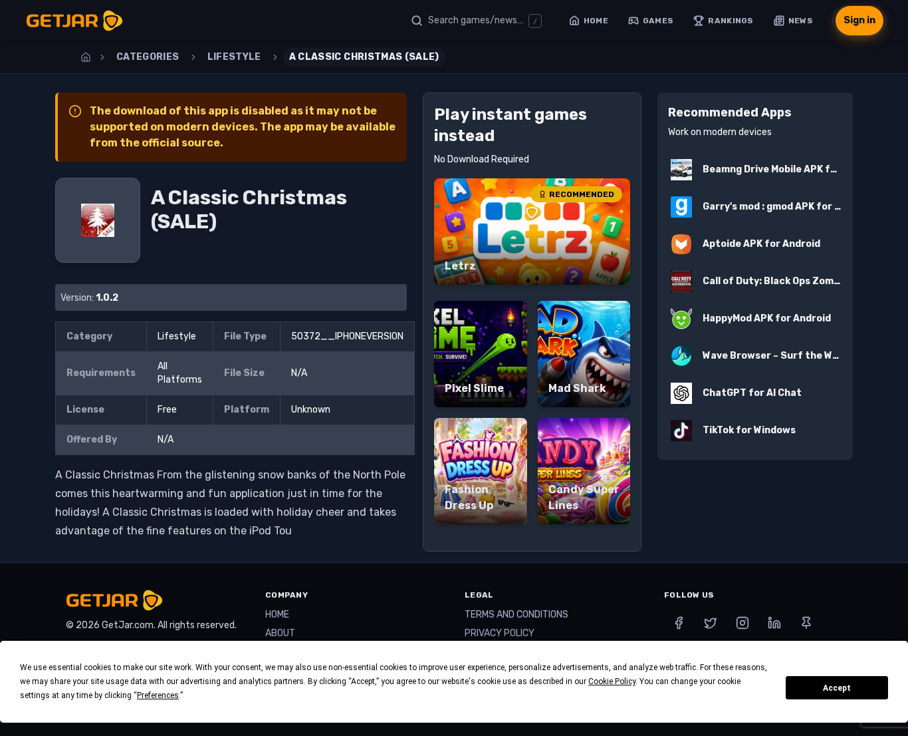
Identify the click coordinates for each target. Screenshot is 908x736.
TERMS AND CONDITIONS (516, 614)
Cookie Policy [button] (611, 681)
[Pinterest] (806, 623)
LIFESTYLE (234, 57)
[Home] (85, 57)
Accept (837, 688)
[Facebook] (678, 623)
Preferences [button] (158, 695)
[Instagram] (742, 623)
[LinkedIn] (774, 623)
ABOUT (280, 633)
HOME (277, 614)
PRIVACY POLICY (499, 633)
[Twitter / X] (710, 623)
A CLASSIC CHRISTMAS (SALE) (364, 57)
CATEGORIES (147, 57)
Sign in (859, 20)
